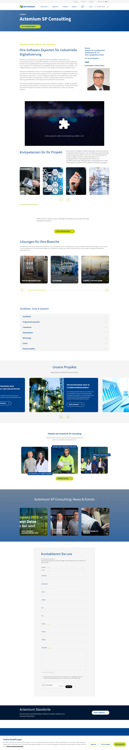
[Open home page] (27, 7)
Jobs (44, 44)
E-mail (46, 624)
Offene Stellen (63, 478)
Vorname (44, 575)
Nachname (45, 584)
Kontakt (76, 1)
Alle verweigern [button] (105, 744)
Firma (43, 592)
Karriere (74, 6)
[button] (61, 200)
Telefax (44, 640)
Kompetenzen (43, 6)
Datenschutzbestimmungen (15, 746)
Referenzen (38, 44)
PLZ (43, 608)
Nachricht (47, 647)
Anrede (46, 567)
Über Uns (82, 6)
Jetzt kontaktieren (29, 26)
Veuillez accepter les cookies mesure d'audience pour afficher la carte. (64, 136)
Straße (43, 600)
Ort (42, 616)
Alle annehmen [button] (120, 744)
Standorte (65, 6)
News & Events (51, 44)
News (90, 6)
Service (83, 1)
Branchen (54, 6)
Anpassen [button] (93, 744)
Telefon (44, 632)
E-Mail (87, 62)
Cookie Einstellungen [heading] (12, 739)
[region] (64, 395)
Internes (91, 1)
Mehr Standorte (99, 713)
